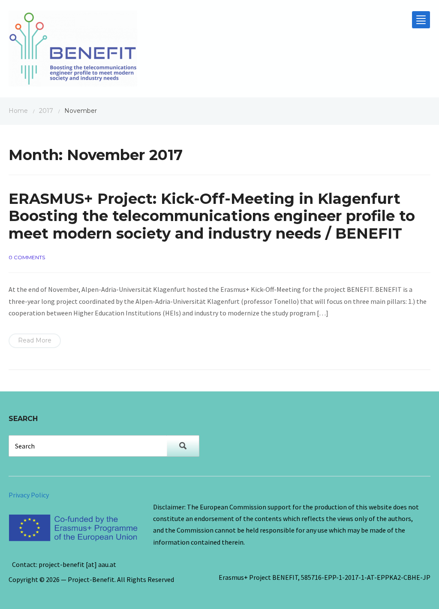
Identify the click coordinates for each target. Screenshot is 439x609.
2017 (46, 111)
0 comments (27, 257)
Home (18, 111)
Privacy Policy (29, 495)
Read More (34, 340)
